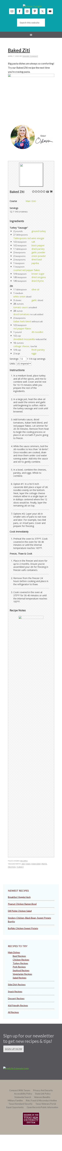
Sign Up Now (13, 1048)
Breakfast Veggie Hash (19, 897)
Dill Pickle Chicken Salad (20, 910)
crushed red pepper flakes (26, 270)
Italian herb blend (22, 321)
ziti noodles (37, 332)
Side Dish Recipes (17, 984)
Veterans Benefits (42, 1097)
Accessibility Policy (23, 1093)
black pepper (38, 245)
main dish (36, 864)
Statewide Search (22, 1097)
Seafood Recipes (21, 970)
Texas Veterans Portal (45, 1104)
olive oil (35, 289)
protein (12, 867)
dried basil (36, 259)
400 (23, 864)
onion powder (38, 256)
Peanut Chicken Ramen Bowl (22, 904)
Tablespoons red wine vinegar (28, 238)
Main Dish (31, 201)
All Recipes (13, 1012)
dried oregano (38, 277)
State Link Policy (43, 1093)
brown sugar (37, 273)
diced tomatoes (21, 314)
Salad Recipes (19, 977)
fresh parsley (38, 349)
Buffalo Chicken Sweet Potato (23, 928)
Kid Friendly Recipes (18, 1005)
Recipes (24, 861)
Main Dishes (14, 952)
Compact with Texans (19, 1090)
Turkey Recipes (20, 963)
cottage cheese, (21, 346)
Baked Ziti (19, 50)
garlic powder (38, 252)
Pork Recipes (19, 966)
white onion (19, 296)
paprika (35, 263)
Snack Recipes (15, 991)
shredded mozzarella (24, 339)
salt (33, 241)
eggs (33, 353)
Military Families (15, 1100)
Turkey (20, 867)
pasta (44, 864)
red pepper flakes (22, 328)
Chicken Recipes (21, 959)
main (28, 864)
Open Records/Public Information (42, 1107)
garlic (34, 300)
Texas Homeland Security (20, 1104)
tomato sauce (20, 307)
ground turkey (38, 231)
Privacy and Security (43, 1090)
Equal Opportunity (15, 1107)
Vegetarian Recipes (22, 974)
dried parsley (38, 248)
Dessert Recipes (16, 998)
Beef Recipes (19, 956)
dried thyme (37, 280)
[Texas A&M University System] (31, 1119)
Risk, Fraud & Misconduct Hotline (41, 1100)
